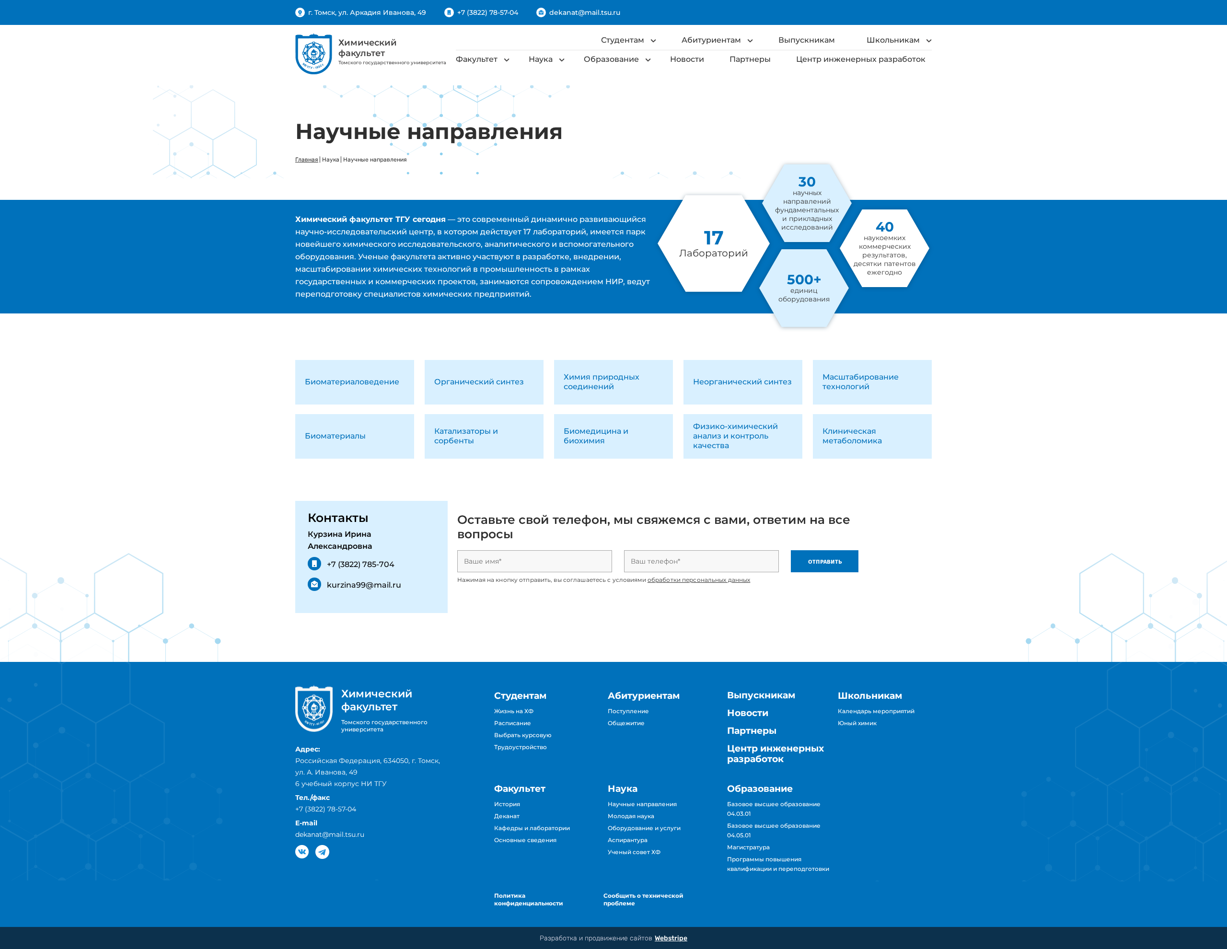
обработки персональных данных (699, 579)
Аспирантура (628, 840)
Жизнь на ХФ (513, 711)
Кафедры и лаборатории (532, 828)
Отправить (825, 561)
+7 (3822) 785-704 (360, 564)
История (507, 804)
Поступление (628, 711)
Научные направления (642, 804)
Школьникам (893, 40)
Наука (541, 59)
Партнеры (750, 59)
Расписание (512, 723)
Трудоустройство (520, 747)
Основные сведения (525, 840)
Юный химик (857, 723)
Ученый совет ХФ (634, 852)
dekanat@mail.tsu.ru (584, 12)
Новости (687, 59)
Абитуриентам (711, 40)
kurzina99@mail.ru (364, 585)
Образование (611, 59)
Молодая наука (631, 816)
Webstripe (671, 938)
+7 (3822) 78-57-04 (487, 12)
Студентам (622, 40)
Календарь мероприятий (876, 711)
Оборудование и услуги (644, 828)
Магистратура (748, 847)
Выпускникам (806, 40)
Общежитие (626, 723)
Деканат (507, 816)
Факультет (477, 59)
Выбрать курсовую (523, 735)
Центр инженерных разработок (861, 59)
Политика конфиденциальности (528, 899)
